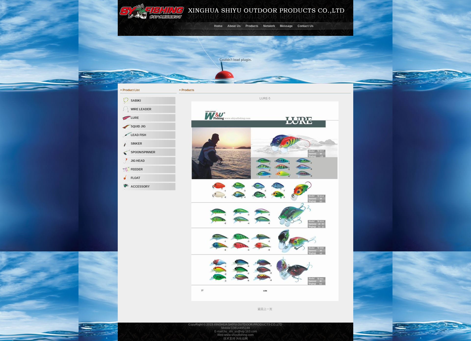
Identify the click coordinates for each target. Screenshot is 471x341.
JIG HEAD (138, 161)
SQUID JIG (138, 126)
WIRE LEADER (141, 109)
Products (252, 26)
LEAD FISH (138, 135)
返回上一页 (265, 309)
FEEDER (137, 169)
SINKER (136, 143)
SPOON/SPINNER (143, 152)
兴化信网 (242, 338)
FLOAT (135, 178)
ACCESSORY (140, 186)
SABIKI (136, 100)
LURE (135, 118)
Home (218, 26)
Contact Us (306, 26)
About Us (234, 26)
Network (269, 26)
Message (286, 26)
